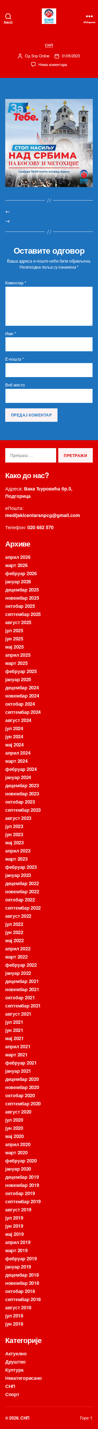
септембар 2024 (23, 712)
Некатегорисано (23, 1378)
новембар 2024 (22, 695)
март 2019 (16, 1250)
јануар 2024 (18, 777)
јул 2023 (14, 826)
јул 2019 (14, 1217)
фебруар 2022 (21, 964)
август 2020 (18, 1111)
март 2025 (16, 663)
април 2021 (17, 1046)
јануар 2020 (18, 1168)
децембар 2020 (22, 1079)
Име (10, 333)
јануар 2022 (18, 973)
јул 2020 (14, 1119)
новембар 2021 (22, 989)
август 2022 (18, 915)
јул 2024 (14, 728)
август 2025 (18, 622)
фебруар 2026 (21, 573)
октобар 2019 (20, 1193)
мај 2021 (14, 1038)
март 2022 (16, 956)
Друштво (15, 1361)
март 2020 (16, 1152)
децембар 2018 (22, 1274)
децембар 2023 (22, 785)
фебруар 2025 (21, 671)
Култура (14, 1369)
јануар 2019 (18, 1266)
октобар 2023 (20, 801)
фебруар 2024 (21, 769)
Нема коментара (52, 64)
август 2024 (18, 720)
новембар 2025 (22, 597)
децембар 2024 (22, 687)
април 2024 (17, 752)
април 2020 (17, 1144)
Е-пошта (14, 359)
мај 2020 (14, 1136)
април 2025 (17, 654)
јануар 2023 (18, 875)
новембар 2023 (22, 793)
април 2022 (17, 948)
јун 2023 (14, 834)
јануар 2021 (18, 1070)
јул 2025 (14, 630)
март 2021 (16, 1054)
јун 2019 (14, 1225)
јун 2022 (14, 932)
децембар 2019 (22, 1177)
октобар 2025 (20, 606)
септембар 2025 (23, 614)
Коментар (15, 282)
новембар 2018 (22, 1283)
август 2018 (18, 1307)
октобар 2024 (20, 703)
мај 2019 (14, 1234)
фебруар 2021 (21, 1062)
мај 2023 (14, 842)
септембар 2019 (23, 1201)
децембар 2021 (22, 981)
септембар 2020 (23, 1103)
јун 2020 (14, 1128)
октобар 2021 (20, 997)
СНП (49, 45)
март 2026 (16, 565)
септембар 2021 (23, 1005)
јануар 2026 (18, 581)
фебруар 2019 (21, 1258)
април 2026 (17, 557)
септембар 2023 (23, 809)
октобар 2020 (20, 1095)
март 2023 (16, 858)
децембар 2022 (22, 883)
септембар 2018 (23, 1299)
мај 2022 (14, 940)
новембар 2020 (22, 1087)
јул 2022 (14, 924)
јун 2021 (14, 1030)
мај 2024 (14, 744)
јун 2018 (14, 1323)
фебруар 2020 (21, 1160)
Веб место (15, 385)
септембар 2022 (23, 907)
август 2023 (18, 818)
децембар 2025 (22, 589)
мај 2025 (14, 646)
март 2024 (16, 761)
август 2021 (18, 1013)
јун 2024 (14, 736)
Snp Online (40, 55)
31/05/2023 (71, 55)
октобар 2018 (20, 1291)
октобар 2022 (20, 899)
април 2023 (17, 850)
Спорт (12, 1394)
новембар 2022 (22, 891)
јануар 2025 (18, 679)
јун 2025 (14, 638)
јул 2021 (14, 1022)
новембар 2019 (22, 1185)
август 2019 (18, 1209)
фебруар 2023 (21, 867)
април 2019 (17, 1242)
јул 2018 (14, 1315)
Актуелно (16, 1353)
